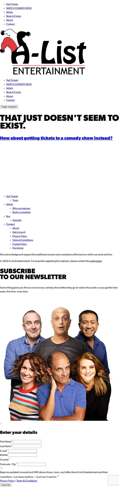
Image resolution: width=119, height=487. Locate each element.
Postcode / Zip (8, 464)
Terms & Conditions (22, 240)
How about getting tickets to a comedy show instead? (56, 138)
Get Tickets (12, 4)
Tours (15, 200)
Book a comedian (21, 212)
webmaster (95, 261)
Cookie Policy (19, 244)
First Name (6, 442)
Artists (9, 12)
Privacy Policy (19, 236)
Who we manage (21, 208)
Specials (16, 220)
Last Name (6, 446)
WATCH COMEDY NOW (19, 8)
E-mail (4, 451)
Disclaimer (18, 248)
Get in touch (18, 232)
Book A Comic (13, 16)
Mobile (4, 455)
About (9, 20)
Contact (10, 24)
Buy (8, 216)
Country (5, 460)
